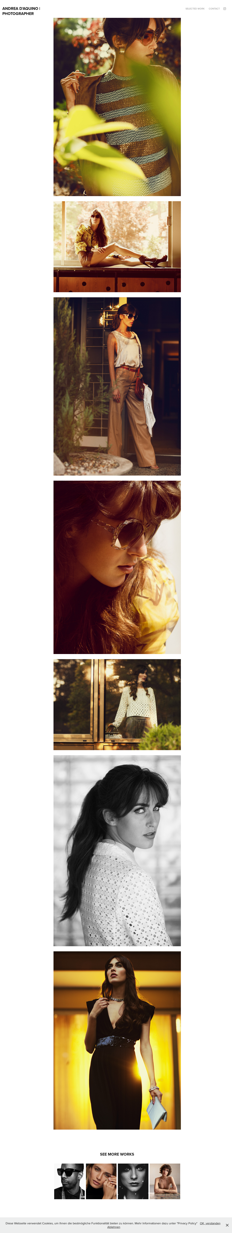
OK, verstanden (210, 1223)
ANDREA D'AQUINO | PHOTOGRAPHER (21, 11)
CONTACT (214, 8)
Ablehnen (113, 1227)
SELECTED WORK (195, 8)
